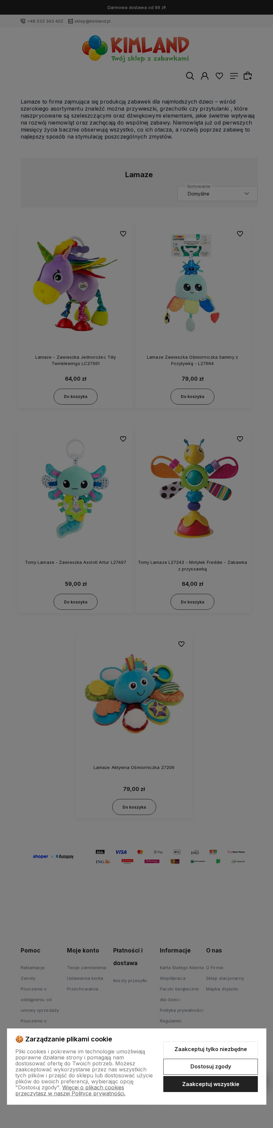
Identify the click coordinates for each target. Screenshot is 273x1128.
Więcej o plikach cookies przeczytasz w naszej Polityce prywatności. (70, 1090)
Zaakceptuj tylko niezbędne (210, 1049)
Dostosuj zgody (210, 1066)
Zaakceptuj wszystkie (210, 1084)
